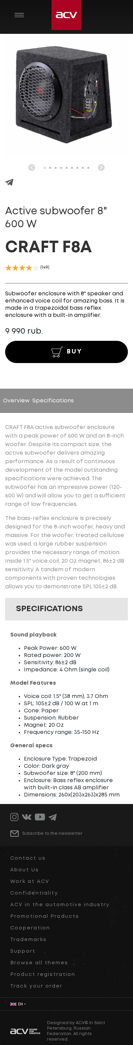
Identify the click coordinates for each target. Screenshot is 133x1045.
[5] (35, 267)
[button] (45, 168)
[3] (22, 267)
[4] (29, 267)
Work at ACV (29, 881)
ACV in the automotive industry (60, 904)
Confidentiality (34, 893)
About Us (24, 870)
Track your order (36, 986)
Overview (16, 400)
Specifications (53, 400)
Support (22, 951)
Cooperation (30, 928)
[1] (8, 267)
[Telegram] (9, 183)
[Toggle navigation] (19, 15)
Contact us (28, 858)
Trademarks (28, 939)
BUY (74, 351)
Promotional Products (44, 916)
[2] (15, 267)
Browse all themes (39, 963)
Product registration (42, 974)
